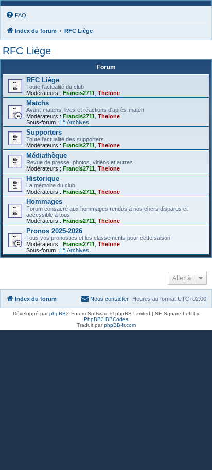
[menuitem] (16, 15)
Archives (78, 122)
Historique (42, 178)
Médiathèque (46, 155)
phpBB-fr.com (120, 325)
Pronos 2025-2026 (54, 231)
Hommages (44, 201)
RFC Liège (27, 51)
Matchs (37, 103)
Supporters (44, 132)
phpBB (57, 313)
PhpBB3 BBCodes (106, 319)
